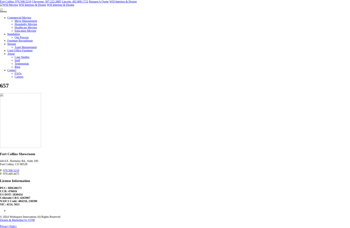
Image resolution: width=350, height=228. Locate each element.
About (11, 53)
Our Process (22, 37)
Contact (11, 70)
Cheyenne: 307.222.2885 (46, 1)
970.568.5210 (11, 170)
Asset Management (26, 47)
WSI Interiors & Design (123, 1)
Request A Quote (99, 1)
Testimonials (22, 63)
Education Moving (25, 30)
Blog (17, 66)
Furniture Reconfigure (20, 40)
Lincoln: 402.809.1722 (75, 1)
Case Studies (22, 57)
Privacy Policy (8, 226)
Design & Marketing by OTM (17, 220)
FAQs (18, 73)
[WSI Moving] (9, 4)
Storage (11, 43)
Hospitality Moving (26, 24)
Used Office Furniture (20, 50)
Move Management (26, 20)
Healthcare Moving (26, 27)
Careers (19, 76)
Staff (17, 60)
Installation (13, 34)
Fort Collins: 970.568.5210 (15, 1)
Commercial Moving (19, 17)
